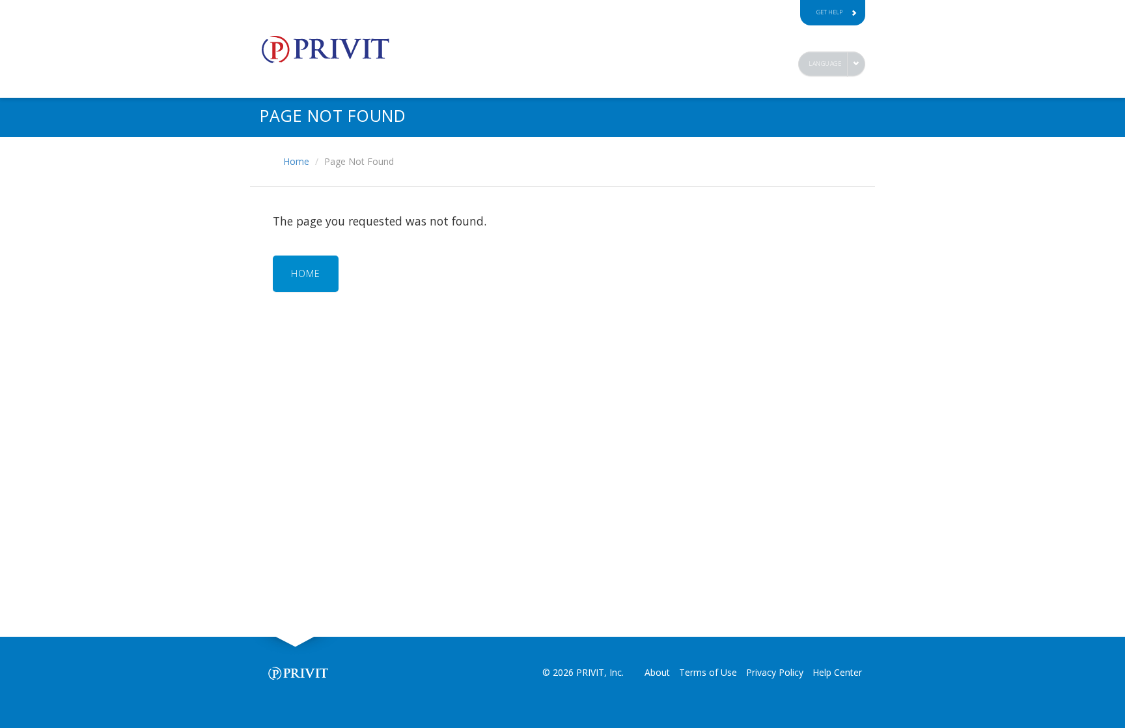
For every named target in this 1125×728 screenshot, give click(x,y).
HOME (305, 273)
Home (296, 161)
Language (825, 63)
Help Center (837, 672)
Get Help (829, 12)
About (657, 672)
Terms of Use (708, 672)
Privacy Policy (774, 672)
